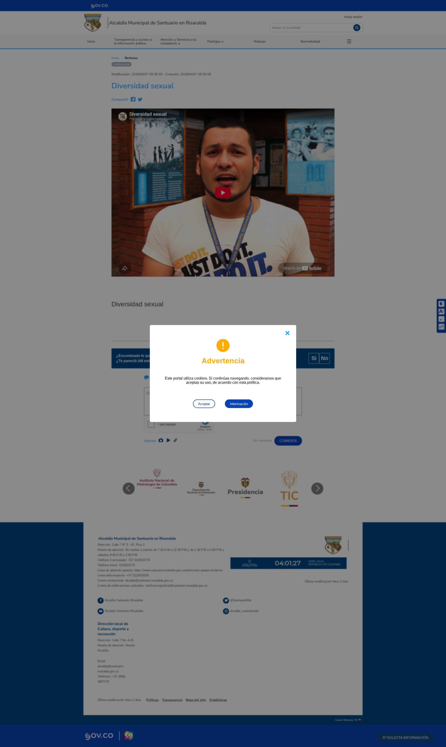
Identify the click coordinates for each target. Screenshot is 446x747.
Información (239, 404)
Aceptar (204, 404)
